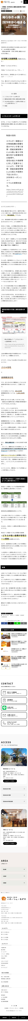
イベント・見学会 (5, 954)
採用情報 (3, 999)
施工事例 (3, 949)
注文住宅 (22, 615)
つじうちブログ (6, 615)
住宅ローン (12, 615)
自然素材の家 (4, 616)
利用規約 (6, 1008)
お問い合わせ (4, 990)
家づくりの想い (4, 934)
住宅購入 (17, 615)
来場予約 (14, 1017)
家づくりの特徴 (4, 937)
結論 (6, 106)
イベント (23, 1017)
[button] (4, 623)
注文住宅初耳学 (4, 963)
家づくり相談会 (4, 992)
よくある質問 (4, 997)
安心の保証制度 (4, 981)
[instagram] (14, 1005)
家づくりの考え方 (5, 932)
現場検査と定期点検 (5, 978)
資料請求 (3, 995)
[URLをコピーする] (24, 623)
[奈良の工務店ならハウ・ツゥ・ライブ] (8, 2)
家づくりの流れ (4, 939)
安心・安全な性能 (5, 976)
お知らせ (3, 10)
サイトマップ (4, 967)
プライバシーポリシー (14, 1008)
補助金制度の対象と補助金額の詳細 (15, 99)
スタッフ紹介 (4, 956)
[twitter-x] (13, 1005)
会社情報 (21, 1008)
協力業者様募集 (4, 1001)
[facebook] (11, 1005)
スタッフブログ (9, 10)
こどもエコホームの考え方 (12, 96)
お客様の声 (3, 947)
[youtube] (16, 1005)
